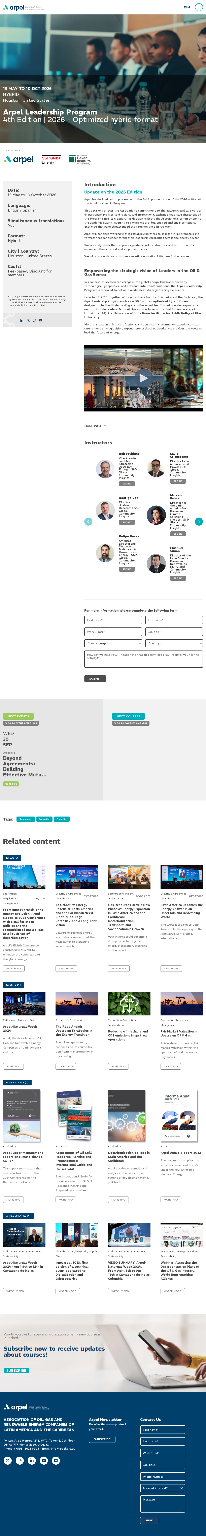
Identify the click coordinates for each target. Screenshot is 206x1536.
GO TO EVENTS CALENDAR (22, 723)
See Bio (127, 483)
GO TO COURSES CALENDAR (132, 723)
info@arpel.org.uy (63, 1448)
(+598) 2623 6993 (26, 1448)
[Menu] (199, 7)
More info (11, 784)
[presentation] (88, 522)
